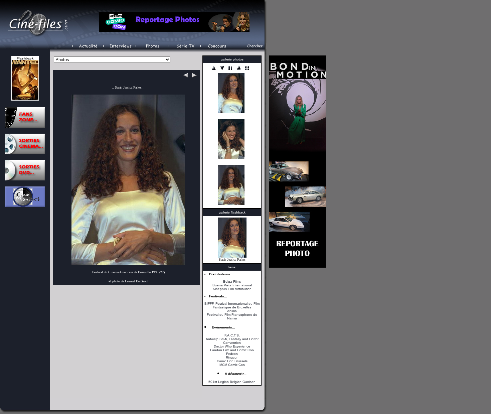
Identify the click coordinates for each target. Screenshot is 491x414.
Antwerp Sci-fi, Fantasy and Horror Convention (232, 340)
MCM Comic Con (232, 365)
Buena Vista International (232, 285)
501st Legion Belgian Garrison (232, 382)
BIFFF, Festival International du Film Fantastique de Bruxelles (232, 305)
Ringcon (232, 357)
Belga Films (232, 281)
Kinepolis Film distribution (232, 289)
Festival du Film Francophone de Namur (232, 316)
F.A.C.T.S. (232, 335)
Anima (232, 311)
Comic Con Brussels (232, 361)
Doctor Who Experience (232, 346)
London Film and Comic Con (232, 350)
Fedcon (232, 354)
